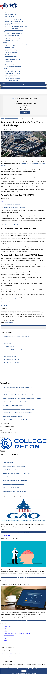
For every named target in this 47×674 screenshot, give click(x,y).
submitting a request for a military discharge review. (14, 298)
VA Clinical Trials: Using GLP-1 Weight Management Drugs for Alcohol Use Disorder (22, 398)
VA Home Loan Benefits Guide (10, 353)
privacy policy (5, 658)
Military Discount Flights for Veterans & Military (14, 466)
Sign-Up (3, 83)
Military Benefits (7, 535)
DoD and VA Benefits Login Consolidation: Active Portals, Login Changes (19, 394)
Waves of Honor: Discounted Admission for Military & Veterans (17, 473)
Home (2, 118)
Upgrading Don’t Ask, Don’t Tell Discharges (12, 205)
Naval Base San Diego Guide (10, 356)
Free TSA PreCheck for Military (10, 469)
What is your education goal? (6, 429)
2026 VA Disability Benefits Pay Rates (11, 487)
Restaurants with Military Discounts (11, 459)
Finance (5, 631)
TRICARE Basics (7, 343)
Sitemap (5, 636)
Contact (5, 640)
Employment (6, 629)
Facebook (4, 655)
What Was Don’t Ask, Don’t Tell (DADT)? (12, 204)
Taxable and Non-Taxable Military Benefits (12, 416)
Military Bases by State (9, 635)
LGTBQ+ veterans (9, 322)
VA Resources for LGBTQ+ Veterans (13, 224)
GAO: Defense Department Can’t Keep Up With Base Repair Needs (18, 387)
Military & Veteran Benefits (11, 118)
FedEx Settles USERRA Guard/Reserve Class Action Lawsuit (16, 419)
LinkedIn (14, 655)
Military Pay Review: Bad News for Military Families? (15, 401)
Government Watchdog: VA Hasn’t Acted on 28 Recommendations (17, 412)
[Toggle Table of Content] (2, 201)
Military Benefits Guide (9, 339)
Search (23, 88)
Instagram (9, 655)
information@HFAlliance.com (8, 653)
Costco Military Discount (8, 462)
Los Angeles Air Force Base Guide (11, 359)
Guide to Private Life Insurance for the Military (14, 349)
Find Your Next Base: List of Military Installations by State (17, 336)
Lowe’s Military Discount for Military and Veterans (14, 491)
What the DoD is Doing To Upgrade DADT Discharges (14, 207)
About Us (6, 638)
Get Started (25, 112)
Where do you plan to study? (6, 430)
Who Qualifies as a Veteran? (9, 476)
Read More (24, 532)
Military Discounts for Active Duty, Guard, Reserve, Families (17, 633)
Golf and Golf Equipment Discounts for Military (13, 484)
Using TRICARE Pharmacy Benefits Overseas (13, 405)
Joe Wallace (4, 305)
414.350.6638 (19, 653)
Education (6, 628)
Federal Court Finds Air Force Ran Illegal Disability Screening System (18, 409)
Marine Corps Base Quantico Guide (12, 362)
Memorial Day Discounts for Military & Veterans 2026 (15, 480)
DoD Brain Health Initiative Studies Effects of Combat (15, 391)
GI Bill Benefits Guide (9, 346)
